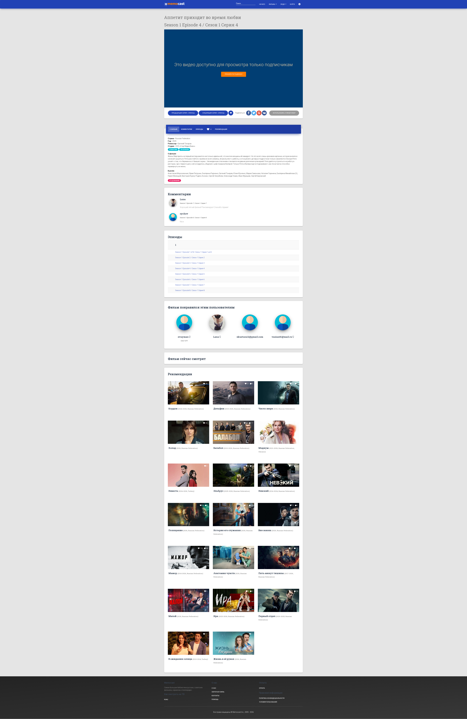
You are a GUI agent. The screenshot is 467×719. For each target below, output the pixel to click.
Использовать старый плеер (284, 113)
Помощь (215, 699)
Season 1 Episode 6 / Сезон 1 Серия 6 (190, 279)
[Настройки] (300, 4)
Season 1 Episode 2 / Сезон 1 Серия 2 (190, 258)
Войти (292, 4)
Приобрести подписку (233, 74)
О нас (214, 688)
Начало (262, 4)
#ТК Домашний (174, 180)
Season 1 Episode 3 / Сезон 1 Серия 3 (190, 263)
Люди (282, 4)
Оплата (262, 688)
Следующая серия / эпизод (213, 113)
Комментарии (186, 129)
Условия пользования (268, 702)
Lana (183, 199)
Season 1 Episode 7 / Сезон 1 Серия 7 (193, 203)
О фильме (173, 129)
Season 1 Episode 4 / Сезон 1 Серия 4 (190, 268)
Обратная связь (218, 692)
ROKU (166, 699)
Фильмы (272, 4)
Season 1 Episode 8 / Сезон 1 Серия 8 (193, 218)
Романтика (173, 149)
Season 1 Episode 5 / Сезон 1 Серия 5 (190, 274)
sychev (184, 213)
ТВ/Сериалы (184, 149)
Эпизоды (199, 129)
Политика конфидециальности (271, 698)
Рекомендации (221, 129)
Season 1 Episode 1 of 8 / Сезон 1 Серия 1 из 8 (193, 252)
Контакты (215, 696)
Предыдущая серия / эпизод (183, 113)
